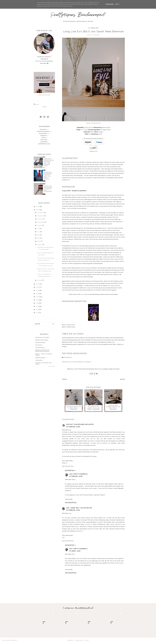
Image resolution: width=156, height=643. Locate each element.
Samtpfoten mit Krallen (42, 337)
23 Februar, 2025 (73, 510)
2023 (37, 287)
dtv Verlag (84, 129)
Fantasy (89, 35)
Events (44, 137)
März (38, 241)
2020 (37, 297)
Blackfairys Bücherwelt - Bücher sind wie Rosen (42, 350)
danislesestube (40, 347)
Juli (38, 228)
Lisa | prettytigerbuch (78, 474)
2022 (37, 290)
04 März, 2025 (75, 551)
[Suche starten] (53, 324)
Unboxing (44, 135)
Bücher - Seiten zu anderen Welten (43, 354)
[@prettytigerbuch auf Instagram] (44, 116)
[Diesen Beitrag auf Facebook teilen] (94, 373)
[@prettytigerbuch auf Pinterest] (40, 116)
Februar (39, 244)
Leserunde (44, 142)
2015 (37, 312)
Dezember (40, 212)
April (38, 238)
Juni (38, 231)
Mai (38, 235)
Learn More (110, 4)
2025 (37, 210)
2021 (37, 293)
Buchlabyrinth (67, 357)
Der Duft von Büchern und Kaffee (80, 424)
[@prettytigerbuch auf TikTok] (48, 116)
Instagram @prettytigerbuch (78, 608)
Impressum (70, 640)
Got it (117, 4)
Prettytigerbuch (12, 640)
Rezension (96, 35)
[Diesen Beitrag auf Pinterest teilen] (96, 373)
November (40, 216)
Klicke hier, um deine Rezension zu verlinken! (77, 362)
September (40, 222)
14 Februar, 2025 (76, 476)
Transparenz (79, 640)
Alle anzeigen (52, 366)
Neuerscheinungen (44, 131)
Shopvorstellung (44, 144)
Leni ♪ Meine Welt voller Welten (79, 508)
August (39, 225)
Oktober (39, 219)
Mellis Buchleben (40, 357)
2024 (37, 284)
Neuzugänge (44, 133)
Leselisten (44, 139)
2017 (37, 306)
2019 (37, 300)
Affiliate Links (93, 151)
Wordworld (38, 345)
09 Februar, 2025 (73, 426)
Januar (39, 280)
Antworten (68, 466)
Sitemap (86, 640)
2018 (37, 303)
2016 (37, 309)
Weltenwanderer (40, 342)
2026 (37, 206)
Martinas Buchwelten (41, 340)
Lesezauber (38, 360)
